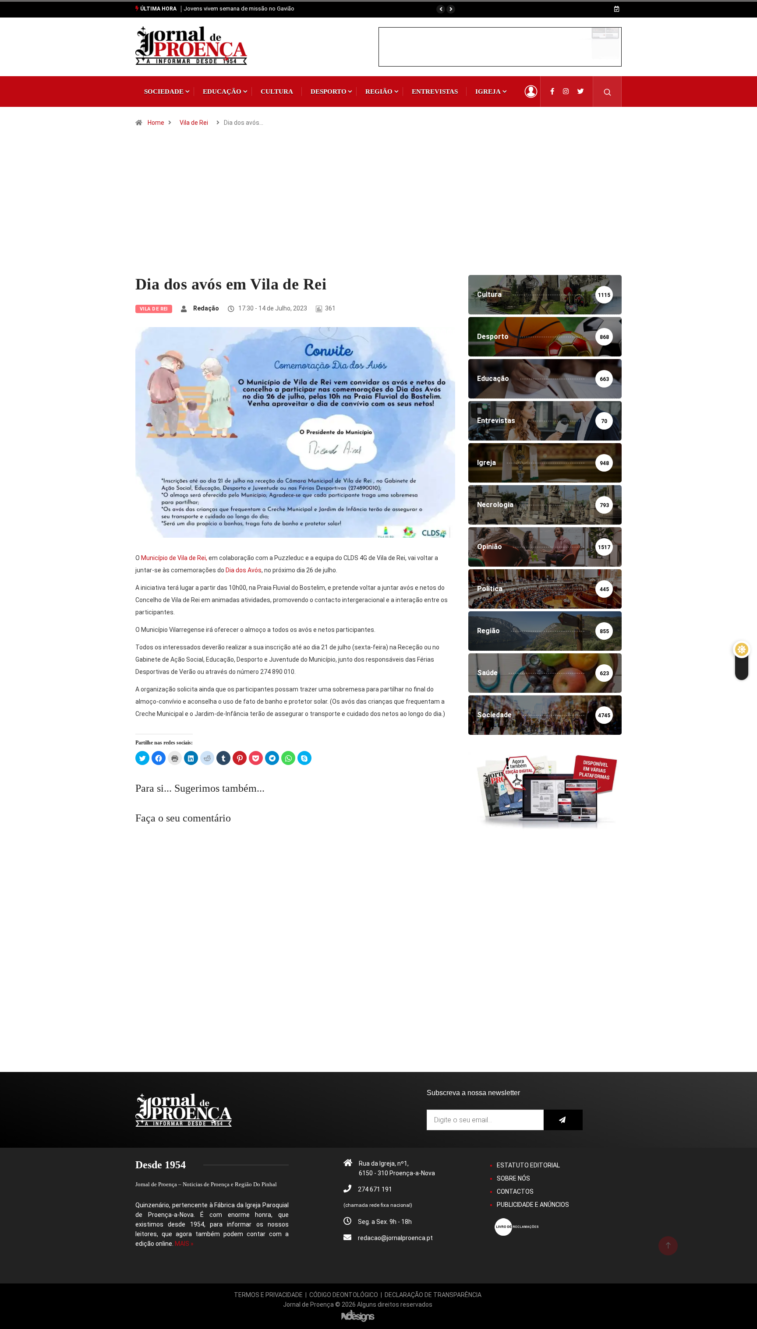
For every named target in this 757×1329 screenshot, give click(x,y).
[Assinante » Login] (531, 91)
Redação (206, 308)
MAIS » (184, 1243)
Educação (222, 91)
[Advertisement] (378, 209)
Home (156, 122)
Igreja (488, 91)
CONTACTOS (515, 1191)
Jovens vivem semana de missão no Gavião (239, 8)
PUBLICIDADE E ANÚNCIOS (533, 1204)
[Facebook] (552, 91)
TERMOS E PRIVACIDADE (268, 1294)
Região (379, 91)
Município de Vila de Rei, (174, 557)
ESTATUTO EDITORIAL (528, 1165)
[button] (440, 9)
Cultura (277, 91)
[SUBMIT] (563, 1120)
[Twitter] (580, 91)
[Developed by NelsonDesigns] (358, 1315)
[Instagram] (566, 91)
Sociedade (164, 91)
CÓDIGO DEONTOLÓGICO (343, 1294)
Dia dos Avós (244, 570)
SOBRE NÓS (513, 1178)
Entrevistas (435, 91)
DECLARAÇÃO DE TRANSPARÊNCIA (433, 1294)
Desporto (329, 91)
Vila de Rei (194, 122)
